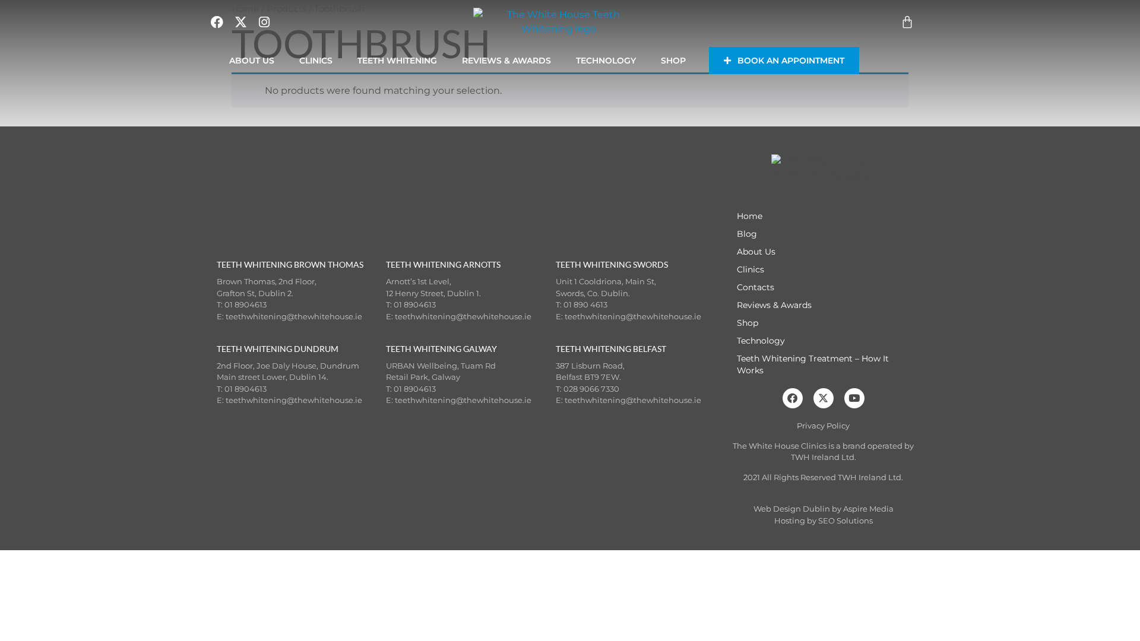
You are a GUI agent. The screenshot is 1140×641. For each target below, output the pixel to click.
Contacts (755, 287)
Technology (606, 60)
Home (749, 216)
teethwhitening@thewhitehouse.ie (294, 316)
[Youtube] (854, 398)
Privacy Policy (823, 425)
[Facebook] (793, 398)
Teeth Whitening (397, 60)
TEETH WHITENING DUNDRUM (277, 349)
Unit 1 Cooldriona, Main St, (606, 281)
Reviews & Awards (506, 60)
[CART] (907, 22)
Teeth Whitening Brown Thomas (290, 264)
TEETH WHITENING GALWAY (441, 349)
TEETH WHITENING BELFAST (611, 349)
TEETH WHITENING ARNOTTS (443, 264)
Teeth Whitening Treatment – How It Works (813, 364)
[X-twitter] (823, 398)
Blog (747, 234)
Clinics (315, 60)
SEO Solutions (845, 520)
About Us (251, 60)
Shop (673, 60)
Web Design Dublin (791, 508)
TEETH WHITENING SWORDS (612, 264)
